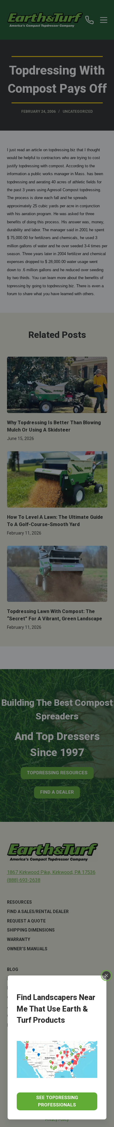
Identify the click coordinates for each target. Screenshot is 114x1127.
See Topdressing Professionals (57, 1101)
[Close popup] (106, 975)
